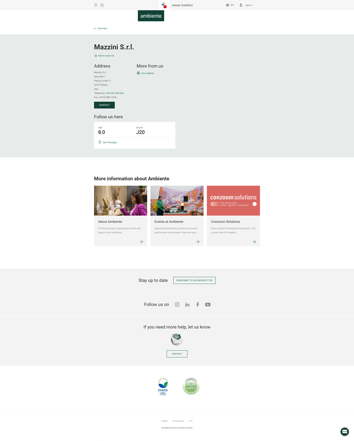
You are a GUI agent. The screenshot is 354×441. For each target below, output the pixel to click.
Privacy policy (178, 421)
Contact (104, 105)
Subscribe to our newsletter (194, 280)
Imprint (165, 421)
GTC (191, 421)
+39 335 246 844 (114, 93)
